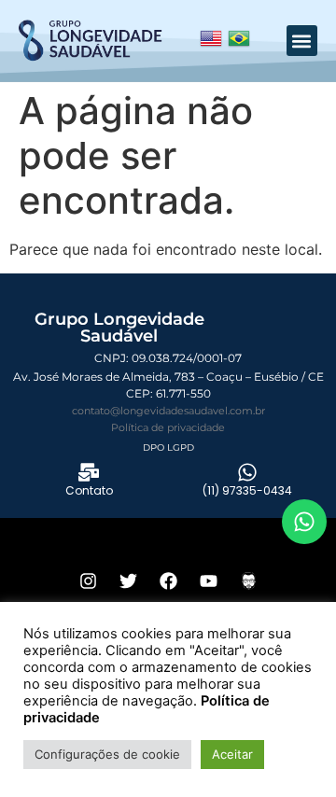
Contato (89, 490)
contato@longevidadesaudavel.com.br (168, 410)
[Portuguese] (239, 43)
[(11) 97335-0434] (247, 472)
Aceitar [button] (232, 754)
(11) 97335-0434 (247, 490)
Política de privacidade (168, 427)
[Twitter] (128, 580)
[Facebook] (168, 580)
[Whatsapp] (304, 521)
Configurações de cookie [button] (107, 754)
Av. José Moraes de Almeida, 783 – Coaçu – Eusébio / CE (168, 377)
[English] (211, 43)
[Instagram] (87, 580)
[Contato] (88, 472)
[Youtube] (208, 580)
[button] (302, 40)
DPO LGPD (168, 447)
